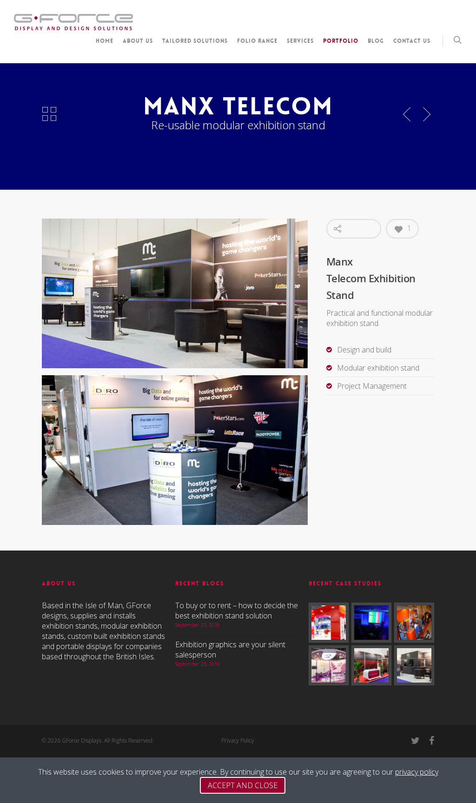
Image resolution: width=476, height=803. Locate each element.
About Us (138, 41)
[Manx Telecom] (414, 665)
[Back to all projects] (49, 114)
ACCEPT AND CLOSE (243, 785)
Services (300, 41)
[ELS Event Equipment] (371, 623)
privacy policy (416, 772)
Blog (376, 41)
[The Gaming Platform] (329, 665)
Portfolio (340, 41)
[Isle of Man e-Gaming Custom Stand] (329, 623)
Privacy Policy (237, 740)
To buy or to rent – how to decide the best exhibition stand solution (236, 610)
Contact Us (411, 41)
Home (104, 41)
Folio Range (257, 41)
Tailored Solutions (195, 41)
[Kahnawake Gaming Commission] (371, 665)
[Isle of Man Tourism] (414, 623)
